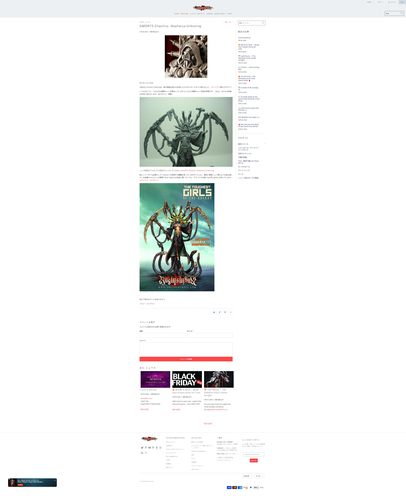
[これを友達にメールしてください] (230, 312)
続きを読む (145, 409)
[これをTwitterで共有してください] (214, 312)
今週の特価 (242, 157)
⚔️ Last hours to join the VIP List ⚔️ (248, 109)
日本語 (369, 2)
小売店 (168, 460)
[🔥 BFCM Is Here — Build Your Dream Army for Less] (187, 379)
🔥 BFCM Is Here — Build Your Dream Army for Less (248, 47)
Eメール (190, 331)
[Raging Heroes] (203, 8)
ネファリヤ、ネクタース (149, 180)
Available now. (146, 398)
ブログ (229, 13)
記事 (192, 455)
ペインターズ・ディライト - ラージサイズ (249, 149)
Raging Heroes (149, 481)
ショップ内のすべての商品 (248, 178)
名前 (141, 331)
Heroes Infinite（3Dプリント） (175, 449)
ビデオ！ (193, 458)
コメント (143, 340)
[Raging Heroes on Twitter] (142, 447)
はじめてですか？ (220, 13)
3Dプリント (201, 13)
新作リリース (243, 144)
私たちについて (170, 442)
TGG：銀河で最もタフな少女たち (248, 162)
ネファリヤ (215, 87)
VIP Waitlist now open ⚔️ (248, 117)
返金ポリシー (170, 467)
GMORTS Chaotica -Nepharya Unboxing (197, 170)
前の (226, 22)
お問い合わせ (195, 469)
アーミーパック (244, 170)
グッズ (240, 174)
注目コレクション (245, 153)
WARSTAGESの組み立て (198, 451)
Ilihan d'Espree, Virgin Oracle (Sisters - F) (31, 482)
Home (176, 13)
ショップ (193, 13)
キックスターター (171, 453)
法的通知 (193, 462)
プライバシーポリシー (197, 466)
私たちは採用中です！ (172, 456)
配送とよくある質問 (197, 442)
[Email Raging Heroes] (145, 453)
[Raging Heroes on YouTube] (149, 447)
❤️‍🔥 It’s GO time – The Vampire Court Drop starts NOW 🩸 (247, 78)
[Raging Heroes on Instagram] (160, 447)
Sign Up (254, 460)
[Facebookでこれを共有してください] (219, 312)
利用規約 (168, 464)
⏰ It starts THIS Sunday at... (248, 89)
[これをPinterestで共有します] (225, 312)
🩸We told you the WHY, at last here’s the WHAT (248, 125)
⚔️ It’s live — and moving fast (248, 68)
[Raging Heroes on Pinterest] (153, 447)
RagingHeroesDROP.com (217, 410)
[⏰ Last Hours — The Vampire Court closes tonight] (219, 379)
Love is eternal (148, 390)
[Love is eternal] (155, 379)
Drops (210, 13)
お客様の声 (169, 445)
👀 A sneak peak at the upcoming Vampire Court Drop (249, 99)
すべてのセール (244, 167)
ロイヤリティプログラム (224, 460)
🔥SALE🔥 (184, 13)
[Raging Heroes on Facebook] (145, 447)
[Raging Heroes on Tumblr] (156, 447)
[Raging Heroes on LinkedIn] (142, 453)
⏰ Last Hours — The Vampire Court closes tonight (215, 392)
